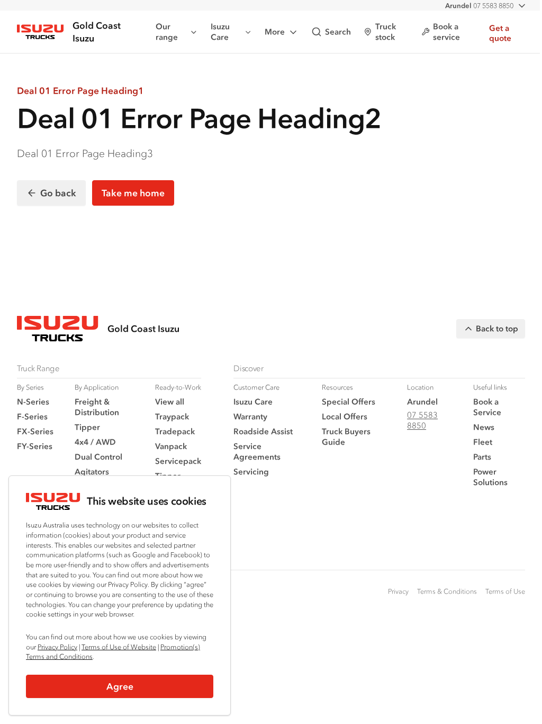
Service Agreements (257, 451)
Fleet (482, 442)
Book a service (446, 31)
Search (338, 32)
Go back (58, 193)
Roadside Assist (263, 431)
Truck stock (385, 31)
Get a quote (500, 33)
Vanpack (171, 446)
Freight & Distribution (97, 406)
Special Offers (348, 401)
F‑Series (32, 416)
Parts (482, 457)
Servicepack (178, 461)
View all (169, 401)
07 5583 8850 (479, 5)
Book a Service (487, 406)
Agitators (92, 471)
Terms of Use (505, 591)
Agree (119, 686)
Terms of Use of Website (119, 646)
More (275, 32)
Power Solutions (490, 476)
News (483, 427)
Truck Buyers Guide (346, 436)
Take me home (133, 193)
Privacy (398, 591)
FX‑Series (35, 431)
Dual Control (98, 457)
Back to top (497, 328)
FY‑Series (34, 446)
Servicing (251, 471)
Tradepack (175, 431)
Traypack (172, 416)
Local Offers (344, 416)
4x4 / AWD (95, 442)
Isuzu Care (220, 31)
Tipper (87, 427)
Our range (167, 31)
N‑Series (33, 401)
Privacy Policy (57, 646)
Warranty (250, 416)
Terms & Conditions (447, 591)
